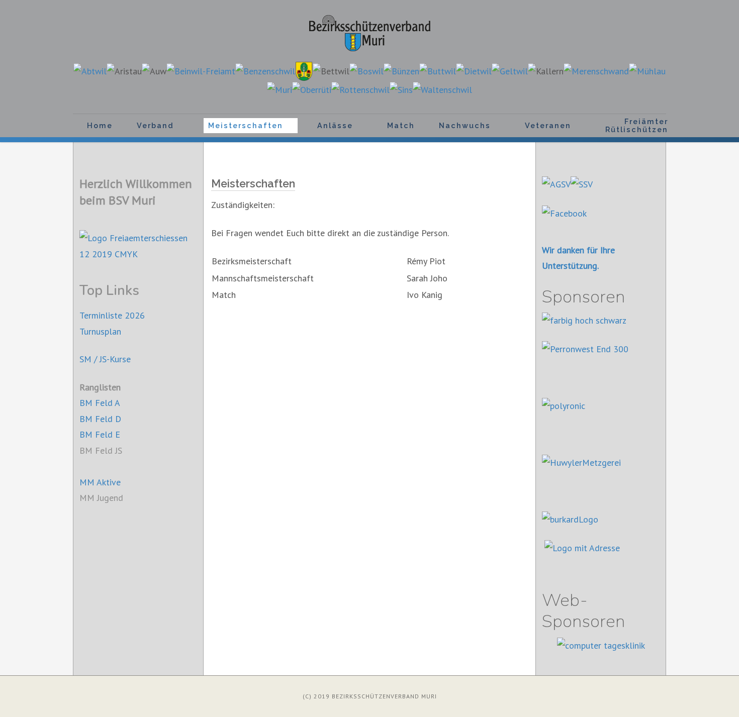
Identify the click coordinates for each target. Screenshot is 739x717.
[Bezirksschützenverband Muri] (369, 33)
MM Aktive (100, 482)
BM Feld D (100, 419)
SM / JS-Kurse (105, 359)
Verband (155, 125)
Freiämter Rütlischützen (636, 125)
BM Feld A (99, 402)
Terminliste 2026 (112, 315)
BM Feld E (99, 434)
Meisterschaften (245, 125)
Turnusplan (100, 331)
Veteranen (548, 125)
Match (401, 125)
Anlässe (335, 125)
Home (100, 125)
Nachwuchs (465, 125)
